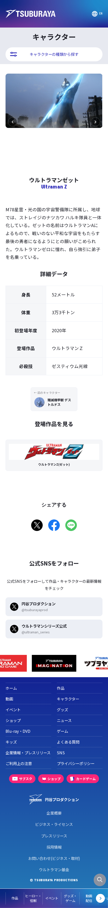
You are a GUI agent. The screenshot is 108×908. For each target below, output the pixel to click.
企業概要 (54, 813)
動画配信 (89, 898)
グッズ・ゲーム (70, 898)
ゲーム (62, 731)
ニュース (64, 720)
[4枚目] (60, 166)
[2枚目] (52, 166)
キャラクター (68, 698)
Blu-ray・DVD (18, 731)
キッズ (11, 742)
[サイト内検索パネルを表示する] (100, 880)
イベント (51, 898)
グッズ (62, 709)
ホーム (11, 688)
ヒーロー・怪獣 (33, 898)
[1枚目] (48, 166)
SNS (61, 752)
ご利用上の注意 (19, 763)
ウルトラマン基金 (54, 869)
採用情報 (54, 847)
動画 (9, 698)
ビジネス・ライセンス (54, 824)
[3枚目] (56, 166)
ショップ (13, 720)
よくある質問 (68, 742)
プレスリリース (54, 835)
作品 (15, 898)
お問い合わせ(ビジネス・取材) (54, 858)
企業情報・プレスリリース (28, 752)
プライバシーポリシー (75, 763)
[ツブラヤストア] (62, 663)
